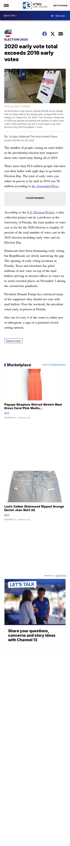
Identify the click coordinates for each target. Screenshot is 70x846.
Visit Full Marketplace (54, 365)
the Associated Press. (45, 186)
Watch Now (59, 5)
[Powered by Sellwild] (60, 575)
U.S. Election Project (40, 212)
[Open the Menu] (6, 5)
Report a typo (13, 340)
